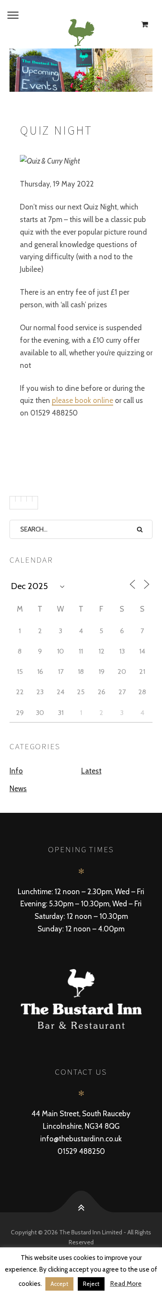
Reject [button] (91, 1283)
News (18, 788)
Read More (126, 1284)
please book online (82, 400)
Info (16, 771)
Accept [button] (59, 1283)
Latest (91, 771)
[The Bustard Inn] (81, 32)
